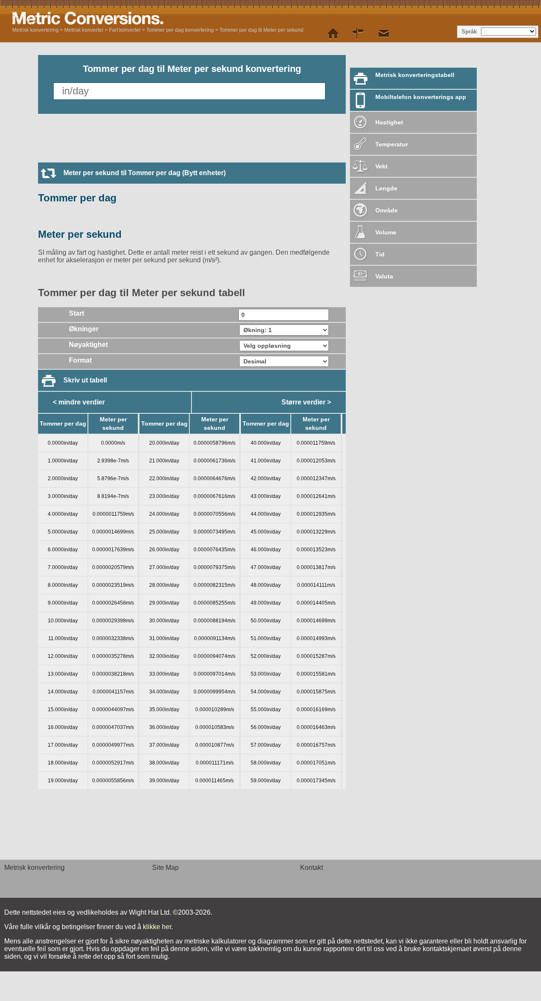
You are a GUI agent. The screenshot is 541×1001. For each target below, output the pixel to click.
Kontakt (311, 867)
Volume (385, 232)
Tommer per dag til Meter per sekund (261, 30)
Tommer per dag (77, 198)
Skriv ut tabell (85, 380)
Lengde (386, 188)
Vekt (381, 166)
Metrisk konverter (84, 30)
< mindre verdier (79, 402)
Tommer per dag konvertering (180, 30)
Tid (380, 254)
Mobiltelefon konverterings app (420, 97)
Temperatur (391, 144)
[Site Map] (358, 33)
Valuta (384, 276)
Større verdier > (306, 402)
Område (386, 210)
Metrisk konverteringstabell (414, 75)
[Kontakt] (383, 33)
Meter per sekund (80, 234)
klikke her (157, 926)
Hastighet (389, 122)
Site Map (165, 867)
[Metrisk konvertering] (118, 18)
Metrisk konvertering (35, 30)
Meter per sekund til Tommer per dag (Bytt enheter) (144, 172)
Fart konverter (125, 30)
